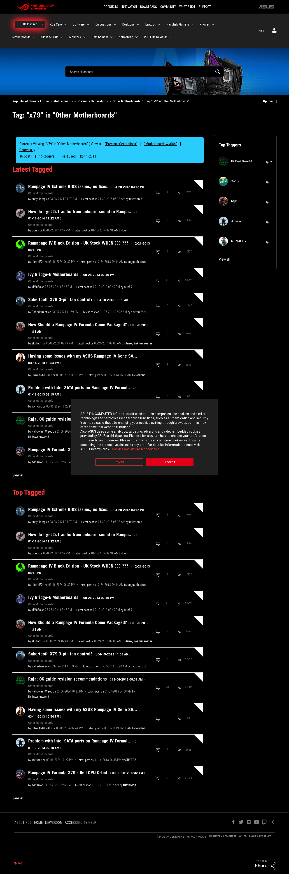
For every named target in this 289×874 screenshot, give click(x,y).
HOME (38, 822)
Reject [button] (119, 462)
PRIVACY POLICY (196, 836)
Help (261, 31)
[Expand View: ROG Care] (65, 24)
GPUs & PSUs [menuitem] (49, 37)
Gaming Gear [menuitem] (100, 37)
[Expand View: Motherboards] (34, 37)
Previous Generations (93, 101)
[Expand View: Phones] (213, 24)
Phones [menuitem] (205, 24)
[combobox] (144, 71)
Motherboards (63, 101)
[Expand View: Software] (88, 24)
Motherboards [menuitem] (21, 37)
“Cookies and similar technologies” (136, 449)
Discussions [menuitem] (104, 24)
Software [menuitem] (79, 24)
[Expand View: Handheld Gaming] (192, 24)
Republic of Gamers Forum (30, 101)
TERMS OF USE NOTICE (170, 836)
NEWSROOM (54, 822)
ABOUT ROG (23, 822)
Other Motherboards (126, 101)
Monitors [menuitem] (75, 37)
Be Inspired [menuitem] (30, 24)
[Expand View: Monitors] (84, 37)
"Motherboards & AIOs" (160, 144)
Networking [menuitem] (126, 37)
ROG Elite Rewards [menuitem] (156, 37)
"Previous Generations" (121, 144)
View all (17, 475)
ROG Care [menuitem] (56, 24)
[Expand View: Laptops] (159, 24)
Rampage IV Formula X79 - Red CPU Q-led (86, 772)
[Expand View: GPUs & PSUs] (62, 37)
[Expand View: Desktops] (138, 24)
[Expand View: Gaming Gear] (111, 37)
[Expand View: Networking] (136, 37)
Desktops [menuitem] (128, 24)
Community (27, 150)
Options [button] (268, 101)
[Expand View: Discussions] (115, 24)
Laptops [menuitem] (150, 24)
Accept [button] (169, 462)
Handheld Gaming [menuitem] (178, 24)
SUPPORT (205, 7)
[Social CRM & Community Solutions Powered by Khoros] (265, 864)
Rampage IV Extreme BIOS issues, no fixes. (87, 186)
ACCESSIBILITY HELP (80, 822)
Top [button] (20, 863)
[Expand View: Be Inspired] (42, 24)
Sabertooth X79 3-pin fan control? (79, 299)
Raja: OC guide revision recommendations (86, 679)
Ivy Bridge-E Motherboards (72, 274)
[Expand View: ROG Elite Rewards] (171, 37)
